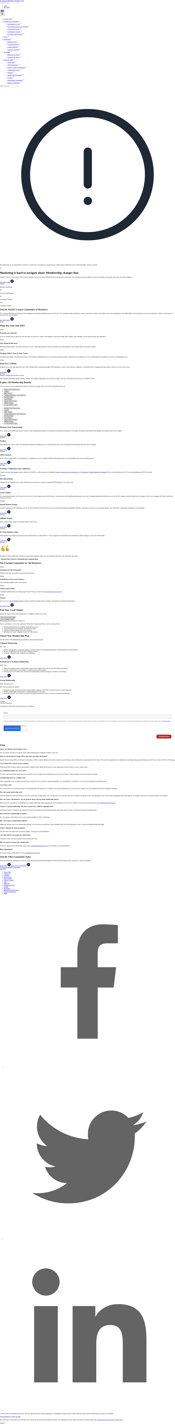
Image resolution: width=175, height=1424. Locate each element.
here (129, 795)
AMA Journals (8, 393)
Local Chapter (8, 399)
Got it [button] (2, 1423)
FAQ (5, 882)
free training (14, 472)
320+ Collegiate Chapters (16, 601)
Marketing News (12, 42)
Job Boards (7, 52)
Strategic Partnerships (13, 83)
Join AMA (7, 7)
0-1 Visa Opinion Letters (10, 405)
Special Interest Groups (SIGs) (53, 591)
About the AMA (8, 60)
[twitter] (89, 1238)
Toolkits (6, 391)
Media (5, 893)
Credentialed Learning (13, 32)
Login (5, 6)
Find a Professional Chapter (8, 617)
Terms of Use (7, 877)
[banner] (87, 178)
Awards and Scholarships (14, 75)
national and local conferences (69, 472)
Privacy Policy (8, 878)
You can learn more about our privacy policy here (108, 1420)
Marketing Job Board (13, 55)
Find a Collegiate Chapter (7, 619)
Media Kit (6, 883)
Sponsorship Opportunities (15, 80)
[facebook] (89, 1067)
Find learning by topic (13, 24)
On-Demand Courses (13, 29)
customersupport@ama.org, (38, 846)
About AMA (11, 62)
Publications (7, 39)
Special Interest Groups (10, 401)
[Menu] (2, 13)
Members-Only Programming (12, 389)
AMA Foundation (12, 65)
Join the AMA (8, 19)
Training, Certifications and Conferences (15, 395)
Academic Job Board (13, 57)
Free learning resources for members (17, 26)
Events (6, 37)
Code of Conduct (9, 880)
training (58, 472)
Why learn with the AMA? (15, 34)
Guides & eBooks (12, 47)
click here (48, 803)
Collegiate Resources (13, 70)
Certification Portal (9, 885)
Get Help (10, 78)
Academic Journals (12, 44)
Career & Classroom (13, 49)
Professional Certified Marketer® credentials (94, 472)
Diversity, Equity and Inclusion (16, 67)
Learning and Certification (11, 21)
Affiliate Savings (8, 403)
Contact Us (7, 874)
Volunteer (10, 72)
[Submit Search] (18, 86)
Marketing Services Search (11, 890)
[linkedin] (89, 1410)
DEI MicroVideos (8, 397)
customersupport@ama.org (32, 853)
